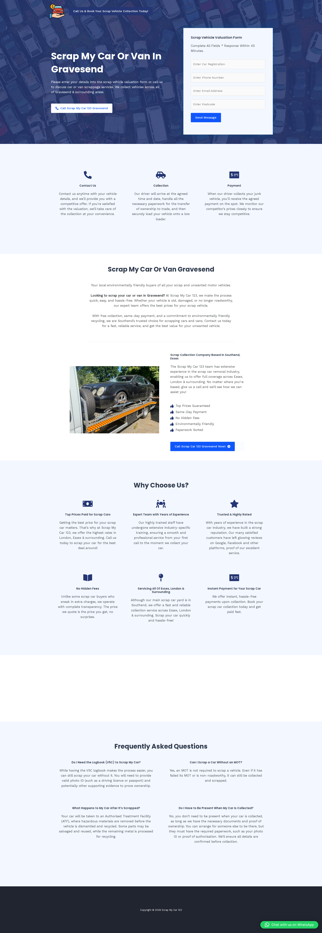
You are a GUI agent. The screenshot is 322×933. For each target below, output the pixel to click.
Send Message (206, 117)
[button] (111, 11)
